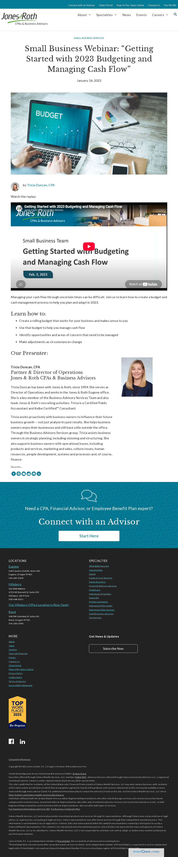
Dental (92, 574)
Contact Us (154, 5)
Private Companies (98, 601)
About (12, 641)
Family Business (97, 582)
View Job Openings (18, 653)
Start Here (89, 535)
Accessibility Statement (21, 685)
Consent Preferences (20, 759)
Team (11, 645)
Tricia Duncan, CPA (41, 185)
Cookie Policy (15, 677)
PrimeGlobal (63, 841)
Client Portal (106, 5)
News (126, 15)
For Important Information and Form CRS (29, 809)
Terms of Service (17, 681)
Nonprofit (94, 597)
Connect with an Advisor (81, 5)
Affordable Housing (99, 566)
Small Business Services (89, 38)
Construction (95, 570)
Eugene (14, 566)
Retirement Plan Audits (100, 605)
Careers (158, 15)
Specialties (104, 15)
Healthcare (94, 590)
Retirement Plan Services (102, 609)
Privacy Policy (16, 673)
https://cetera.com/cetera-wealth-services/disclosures (36, 795)
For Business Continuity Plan (65, 809)
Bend (12, 612)
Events (141, 15)
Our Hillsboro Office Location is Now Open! (39, 605)
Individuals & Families (100, 594)
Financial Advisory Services (103, 586)
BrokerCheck (79, 773)
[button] (175, 14)
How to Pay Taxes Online (130, 5)
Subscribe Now (113, 648)
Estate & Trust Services (100, 578)
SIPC (84, 777)
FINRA (78, 777)
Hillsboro (15, 584)
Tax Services (95, 617)
